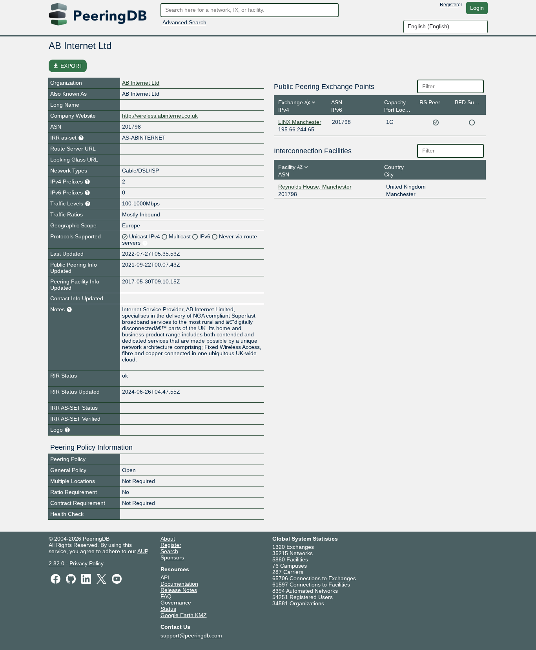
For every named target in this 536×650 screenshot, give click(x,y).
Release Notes (178, 590)
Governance (175, 602)
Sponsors (172, 557)
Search (169, 551)
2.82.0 (56, 563)
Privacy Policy (86, 563)
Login (477, 8)
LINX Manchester (299, 122)
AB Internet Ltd (140, 83)
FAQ (165, 596)
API (164, 577)
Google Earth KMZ (183, 615)
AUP (142, 551)
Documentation (179, 584)
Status (168, 609)
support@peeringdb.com (191, 635)
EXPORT (68, 66)
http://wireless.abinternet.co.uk (160, 116)
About (167, 539)
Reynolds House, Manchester (315, 186)
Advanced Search (184, 22)
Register (449, 4)
